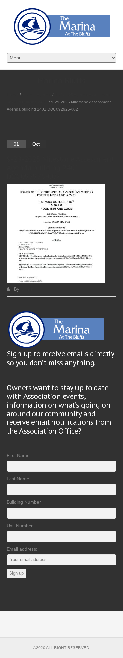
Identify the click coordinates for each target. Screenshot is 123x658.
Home (12, 95)
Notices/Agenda (36, 95)
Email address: (22, 549)
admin (27, 289)
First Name (18, 455)
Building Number (24, 502)
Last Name (18, 478)
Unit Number (20, 525)
